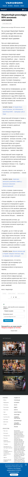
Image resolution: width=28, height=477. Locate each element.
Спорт (5, 424)
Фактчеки (6, 409)
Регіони (5, 414)
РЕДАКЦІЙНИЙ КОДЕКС (7, 460)
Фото (15, 405)
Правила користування (7, 441)
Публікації (17, 400)
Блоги (16, 409)
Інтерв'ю (16, 402)
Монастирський (21, 293)
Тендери (6, 444)
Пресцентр (16, 5)
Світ (5, 412)
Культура (6, 419)
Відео (15, 407)
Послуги (5, 5)
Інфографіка (17, 412)
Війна (5, 400)
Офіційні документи (17, 423)
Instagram (10, 327)
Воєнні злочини (11, 293)
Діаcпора (6, 421)
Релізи (16, 426)
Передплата (7, 435)
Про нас (6, 430)
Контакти (6, 433)
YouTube (18, 327)
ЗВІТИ (5, 457)
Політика (6, 404)
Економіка (6, 407)
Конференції (17, 420)
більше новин (14, 330)
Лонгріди (16, 414)
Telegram (4, 327)
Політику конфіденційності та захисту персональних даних (14, 470)
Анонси (22, 5)
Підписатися (8, 320)
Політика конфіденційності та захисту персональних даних (8, 453)
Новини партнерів (17, 417)
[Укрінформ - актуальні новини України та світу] (14, 3)
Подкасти (17, 397)
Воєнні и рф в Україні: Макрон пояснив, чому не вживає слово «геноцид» (14, 254)
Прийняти (14, 474)
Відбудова (6, 402)
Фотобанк (10, 5)
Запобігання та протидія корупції (8, 447)
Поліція (4, 293)
